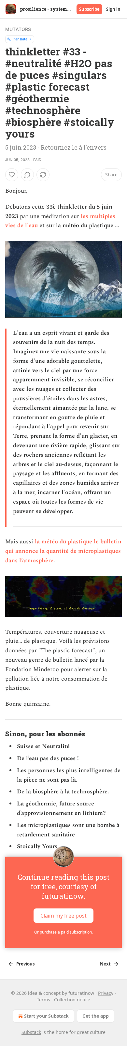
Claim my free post (63, 915)
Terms (43, 999)
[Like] (11, 174)
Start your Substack (46, 1016)
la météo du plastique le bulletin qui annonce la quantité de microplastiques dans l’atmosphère (63, 551)
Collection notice (72, 999)
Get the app (95, 1016)
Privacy (105, 993)
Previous (25, 964)
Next (105, 964)
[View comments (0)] (27, 174)
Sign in (113, 9)
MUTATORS (18, 29)
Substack (31, 1032)
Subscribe (89, 9)
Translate (19, 39)
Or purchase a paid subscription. (63, 932)
